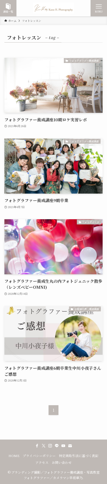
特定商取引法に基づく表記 (78, 455)
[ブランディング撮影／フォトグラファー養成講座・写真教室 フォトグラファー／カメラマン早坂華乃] (53, 8)
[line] (56, 445)
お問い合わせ (62, 462)
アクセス (42, 462)
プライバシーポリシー (39, 455)
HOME (14, 455)
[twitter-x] (43, 445)
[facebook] (37, 445)
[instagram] (50, 445)
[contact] (69, 445)
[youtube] (63, 445)
